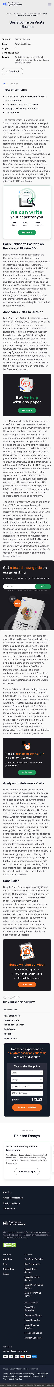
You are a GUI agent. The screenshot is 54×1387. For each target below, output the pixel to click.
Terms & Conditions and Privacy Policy (18, 1374)
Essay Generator (32, 1320)
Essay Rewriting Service (32, 1278)
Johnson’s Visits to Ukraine (22, 104)
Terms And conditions (31, 590)
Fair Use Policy (42, 1374)
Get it (43, 587)
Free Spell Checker (33, 1333)
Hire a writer (27, 410)
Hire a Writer (27, 232)
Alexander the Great (14, 1025)
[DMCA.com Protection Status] (9, 1246)
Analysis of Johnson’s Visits (22, 108)
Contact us (8, 1269)
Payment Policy (9, 1376)
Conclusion (12, 112)
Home (9, 14)
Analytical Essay (23, 44)
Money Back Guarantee (12, 1379)
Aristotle (8, 1034)
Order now (27, 985)
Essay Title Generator (29, 1308)
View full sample (27, 1171)
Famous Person (19, 14)
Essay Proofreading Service (33, 1286)
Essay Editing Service (30, 1270)
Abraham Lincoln (12, 1016)
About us (7, 1259)
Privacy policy (43, 590)
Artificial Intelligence (13, 1198)
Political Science (33, 60)
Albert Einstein (11, 1020)
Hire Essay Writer (32, 1264)
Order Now (27, 772)
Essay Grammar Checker (31, 1326)
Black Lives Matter (11, 1203)
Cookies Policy (24, 1376)
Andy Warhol (10, 1029)
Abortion (7, 1192)
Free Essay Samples (33, 1259)
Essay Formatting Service (32, 1294)
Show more (9, 1208)
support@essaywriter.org (15, 1351)
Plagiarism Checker (33, 1315)
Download (14, 71)
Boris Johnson (34, 14)
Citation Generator (33, 1338)
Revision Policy (39, 1376)
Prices (6, 1274)
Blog (5, 1264)
